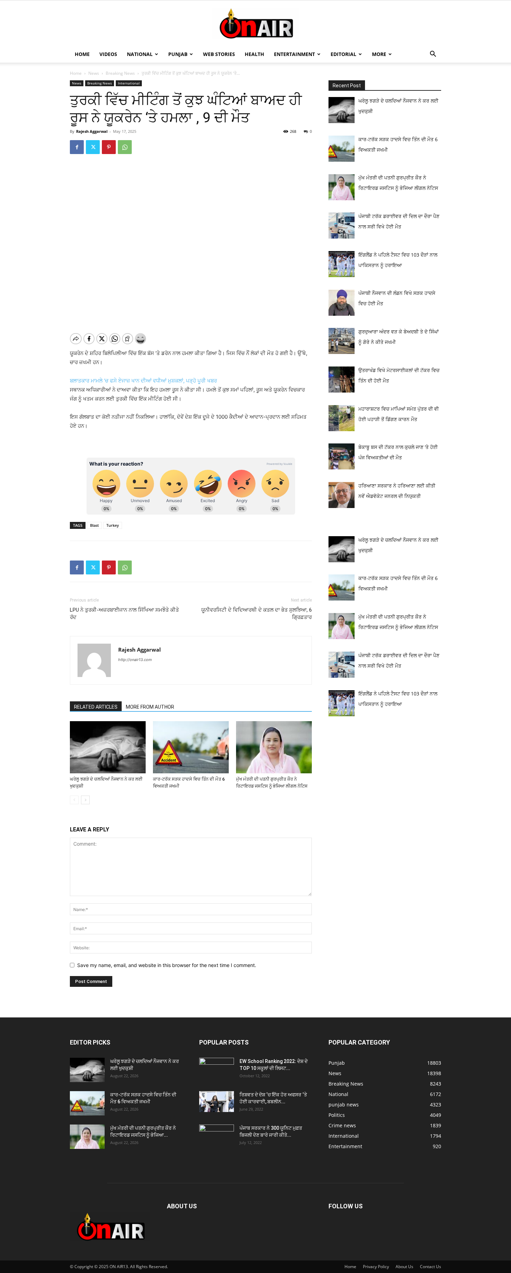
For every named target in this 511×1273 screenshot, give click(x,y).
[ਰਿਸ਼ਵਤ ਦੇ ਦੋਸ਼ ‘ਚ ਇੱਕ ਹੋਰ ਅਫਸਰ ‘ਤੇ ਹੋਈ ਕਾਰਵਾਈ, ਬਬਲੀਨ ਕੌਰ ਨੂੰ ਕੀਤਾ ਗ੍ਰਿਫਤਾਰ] (216, 1101)
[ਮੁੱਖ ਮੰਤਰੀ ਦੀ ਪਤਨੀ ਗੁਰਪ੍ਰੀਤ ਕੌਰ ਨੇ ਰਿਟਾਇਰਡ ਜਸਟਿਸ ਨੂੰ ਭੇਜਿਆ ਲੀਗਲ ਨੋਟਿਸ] (274, 747)
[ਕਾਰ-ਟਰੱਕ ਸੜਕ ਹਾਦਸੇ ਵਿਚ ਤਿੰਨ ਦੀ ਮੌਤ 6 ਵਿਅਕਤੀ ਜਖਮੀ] (191, 747)
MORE (379, 54)
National (140, 54)
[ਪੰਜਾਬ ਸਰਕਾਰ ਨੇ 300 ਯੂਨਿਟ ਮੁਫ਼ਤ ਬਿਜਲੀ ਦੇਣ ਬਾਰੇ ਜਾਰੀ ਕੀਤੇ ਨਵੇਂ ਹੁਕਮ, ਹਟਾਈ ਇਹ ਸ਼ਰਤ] (216, 1135)
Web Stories (219, 54)
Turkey (112, 525)
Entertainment (294, 54)
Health (254, 54)
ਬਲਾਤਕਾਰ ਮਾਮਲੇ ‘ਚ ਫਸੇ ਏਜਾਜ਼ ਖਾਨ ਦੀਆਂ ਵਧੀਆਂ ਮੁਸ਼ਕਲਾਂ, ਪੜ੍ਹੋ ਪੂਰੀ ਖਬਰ (143, 380)
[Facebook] (77, 147)
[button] (432, 54)
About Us (404, 1267)
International (129, 83)
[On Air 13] (255, 23)
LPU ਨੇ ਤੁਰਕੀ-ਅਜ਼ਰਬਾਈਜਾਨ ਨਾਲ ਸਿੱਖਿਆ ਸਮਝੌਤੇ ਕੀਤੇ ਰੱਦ (124, 613)
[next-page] (85, 800)
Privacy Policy (376, 1267)
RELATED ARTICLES (95, 707)
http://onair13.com (135, 659)
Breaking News (120, 73)
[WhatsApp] (125, 147)
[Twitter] (93, 147)
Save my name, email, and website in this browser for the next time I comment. (166, 965)
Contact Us (430, 1267)
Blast (94, 525)
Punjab (177, 54)
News (93, 73)
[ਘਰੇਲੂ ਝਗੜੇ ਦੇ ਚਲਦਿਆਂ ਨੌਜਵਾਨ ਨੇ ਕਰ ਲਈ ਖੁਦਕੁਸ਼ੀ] (108, 747)
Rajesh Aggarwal (91, 131)
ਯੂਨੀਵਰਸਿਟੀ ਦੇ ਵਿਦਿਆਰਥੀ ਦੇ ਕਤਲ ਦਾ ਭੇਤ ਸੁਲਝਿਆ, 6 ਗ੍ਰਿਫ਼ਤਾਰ (256, 613)
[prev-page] (74, 800)
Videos (108, 54)
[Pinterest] (109, 147)
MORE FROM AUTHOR (150, 707)
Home (82, 54)
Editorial (343, 54)
